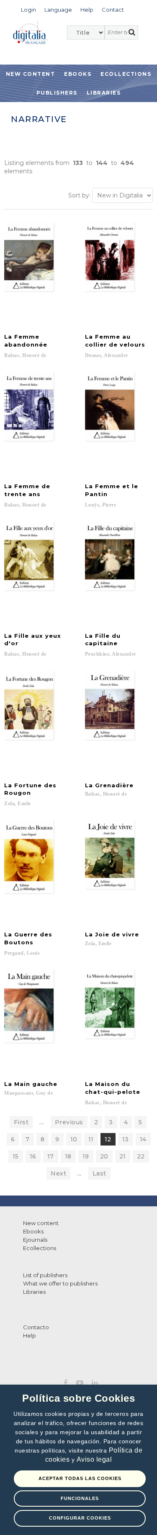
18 (68, 1156)
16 (33, 1156)
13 (125, 1139)
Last (99, 1173)
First (21, 1122)
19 (85, 1156)
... (41, 1122)
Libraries (104, 93)
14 (143, 1139)
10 (73, 1139)
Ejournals (35, 1239)
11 (91, 1139)
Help (29, 1335)
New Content (30, 74)
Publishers (56, 93)
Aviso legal (94, 1459)
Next (58, 1173)
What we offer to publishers (60, 1283)
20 (104, 1156)
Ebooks (77, 74)
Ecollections (125, 74)
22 (141, 1156)
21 (122, 1156)
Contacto (36, 1327)
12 (108, 1139)
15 (16, 1156)
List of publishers (45, 1275)
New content (41, 1223)
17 (50, 1156)
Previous (69, 1122)
